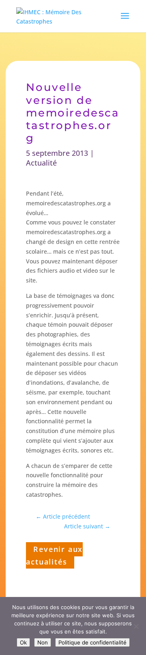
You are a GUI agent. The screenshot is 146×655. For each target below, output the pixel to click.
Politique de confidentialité (92, 642)
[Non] (136, 626)
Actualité (41, 163)
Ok (23, 642)
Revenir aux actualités (54, 555)
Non (42, 642)
